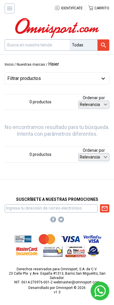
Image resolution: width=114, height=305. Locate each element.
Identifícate (71, 8)
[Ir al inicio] (57, 28)
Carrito (101, 8)
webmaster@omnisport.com (76, 282)
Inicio (9, 64)
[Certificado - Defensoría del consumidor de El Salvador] (93, 251)
